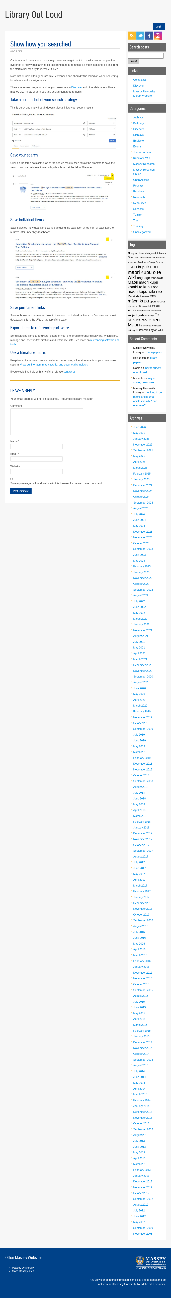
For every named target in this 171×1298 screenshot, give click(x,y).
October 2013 (141, 1123)
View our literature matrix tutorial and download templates (54, 364)
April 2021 (139, 653)
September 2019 (143, 729)
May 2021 (139, 647)
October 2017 (141, 845)
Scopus (141, 310)
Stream (158, 311)
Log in (159, 26)
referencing (132, 306)
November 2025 (142, 444)
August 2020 (140, 682)
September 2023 (143, 549)
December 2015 (142, 972)
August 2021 (140, 636)
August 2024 (140, 508)
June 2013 (139, 1146)
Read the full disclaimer (151, 1284)
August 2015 (140, 995)
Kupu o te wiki (144, 275)
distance (144, 257)
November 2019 (142, 717)
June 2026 (139, 427)
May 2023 (139, 560)
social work (150, 311)
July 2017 (139, 862)
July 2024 (139, 514)
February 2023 (142, 566)
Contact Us (139, 79)
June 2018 (139, 798)
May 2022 (139, 612)
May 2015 (139, 1013)
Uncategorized (142, 232)
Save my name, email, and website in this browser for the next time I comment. (56, 483)
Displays (138, 135)
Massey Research (144, 164)
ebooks (151, 257)
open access (157, 301)
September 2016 (143, 920)
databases (160, 253)
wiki (160, 330)
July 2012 (139, 1210)
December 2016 (142, 903)
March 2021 (140, 659)
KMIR (133, 267)
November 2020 (142, 670)
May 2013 (139, 1152)
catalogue (148, 253)
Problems (139, 191)
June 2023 (139, 554)
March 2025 (140, 467)
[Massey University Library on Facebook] (149, 38)
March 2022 (140, 618)
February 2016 (142, 961)
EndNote (138, 140)
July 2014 (139, 1071)
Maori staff (134, 296)
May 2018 (139, 804)
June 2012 (139, 1216)
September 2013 (143, 1129)
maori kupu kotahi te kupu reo (143, 284)
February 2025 (142, 473)
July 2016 (139, 932)
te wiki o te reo (147, 325)
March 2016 (140, 955)
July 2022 (139, 601)
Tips (135, 220)
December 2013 (142, 1111)
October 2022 (141, 583)
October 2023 (141, 543)
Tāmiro (137, 214)
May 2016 (139, 943)
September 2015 (143, 990)
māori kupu (138, 300)
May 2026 (139, 433)
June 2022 (139, 607)
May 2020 (139, 694)
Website (15, 466)
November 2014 (142, 1048)
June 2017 (139, 868)
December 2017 (142, 833)
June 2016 (139, 937)
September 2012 (143, 1199)
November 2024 (142, 490)
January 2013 (141, 1175)
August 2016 (140, 926)
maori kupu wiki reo (145, 291)
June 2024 (139, 519)
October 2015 (141, 984)
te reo (142, 320)
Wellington (150, 330)
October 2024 (141, 496)
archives (139, 253)
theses (158, 326)
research (145, 306)
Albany (131, 253)
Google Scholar (155, 262)
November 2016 (142, 908)
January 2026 (141, 438)
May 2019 (139, 746)
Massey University (23, 1267)
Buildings (138, 123)
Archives (138, 117)
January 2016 (141, 966)
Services (138, 208)
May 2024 (139, 525)
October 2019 (141, 723)
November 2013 (142, 1117)
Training (138, 226)
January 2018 (141, 827)
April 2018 (139, 810)
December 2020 (142, 665)
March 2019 (140, 752)
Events (137, 146)
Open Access (141, 179)
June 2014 (139, 1077)
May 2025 (139, 456)
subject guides (137, 315)
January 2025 (141, 479)
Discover (76, 87)
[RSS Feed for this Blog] (132, 38)
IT (129, 268)
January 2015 (141, 1036)
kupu (142, 267)
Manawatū (157, 278)
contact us (69, 371)
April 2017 (139, 879)
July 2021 (139, 641)
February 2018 (142, 821)
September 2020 (143, 676)
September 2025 (143, 450)
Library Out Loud (33, 14)
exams (134, 262)
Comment (17, 405)
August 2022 (140, 595)
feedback (143, 262)
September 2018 (143, 781)
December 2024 (142, 485)
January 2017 (141, 897)
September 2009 (143, 1228)
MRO (153, 296)
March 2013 (140, 1164)
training (131, 330)
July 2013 (139, 1140)
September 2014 (143, 1059)
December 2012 (142, 1181)
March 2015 (140, 1024)
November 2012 (142, 1187)
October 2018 (141, 775)
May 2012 (139, 1222)
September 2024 (143, 502)
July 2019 (139, 734)
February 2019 (142, 758)
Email (14, 453)
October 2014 (141, 1053)
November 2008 (142, 1233)
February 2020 (142, 711)
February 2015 (142, 1030)
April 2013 (139, 1158)
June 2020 (139, 688)
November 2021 (142, 630)
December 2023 (142, 531)
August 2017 (140, 856)
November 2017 (142, 839)
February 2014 (142, 1100)
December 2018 (142, 763)
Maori (133, 282)
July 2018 (139, 792)
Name (14, 441)
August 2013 (140, 1135)
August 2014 (140, 1065)
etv (129, 262)
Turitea (139, 330)
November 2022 (142, 578)
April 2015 (139, 1019)
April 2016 (139, 949)
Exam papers (153, 352)
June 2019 (139, 740)
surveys (150, 315)
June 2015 (139, 1007)
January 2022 (141, 624)
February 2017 (142, 891)
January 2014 (141, 1106)
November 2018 (142, 769)
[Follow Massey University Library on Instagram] (158, 38)
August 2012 (140, 1204)
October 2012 (141, 1193)
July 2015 (139, 1001)
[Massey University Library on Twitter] (140, 38)
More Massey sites (23, 1271)
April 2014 (139, 1088)
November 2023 (142, 537)
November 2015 (142, 978)
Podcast (138, 185)
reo (139, 305)
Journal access (142, 152)
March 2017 (140, 885)
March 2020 (140, 705)
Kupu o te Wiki (141, 158)
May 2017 (139, 874)
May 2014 (139, 1082)
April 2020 (139, 699)
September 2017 (143, 850)
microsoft (145, 297)
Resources (139, 203)
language (143, 278)
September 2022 (143, 589)
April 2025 (139, 461)
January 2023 (141, 572)
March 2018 (140, 816)
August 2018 (140, 787)
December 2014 (142, 1042)
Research (139, 197)
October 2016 (141, 914)
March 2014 (140, 1094)
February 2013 (142, 1170)
